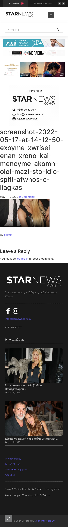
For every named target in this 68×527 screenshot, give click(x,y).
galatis (8, 234)
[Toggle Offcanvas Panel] (51, 15)
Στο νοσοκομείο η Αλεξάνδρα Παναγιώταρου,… (23, 387)
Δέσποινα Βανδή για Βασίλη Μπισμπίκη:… (31, 439)
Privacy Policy (13, 458)
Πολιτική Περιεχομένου (16, 469)
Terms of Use (12, 463)
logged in (22, 258)
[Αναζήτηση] (57, 30)
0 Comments (27, 196)
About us (10, 474)
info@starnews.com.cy (18, 318)
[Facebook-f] (8, 311)
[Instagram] (16, 311)
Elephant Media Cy (44, 520)
